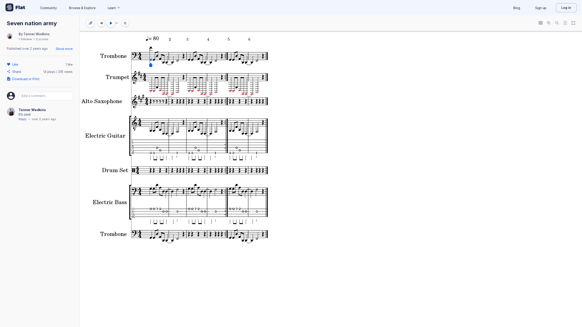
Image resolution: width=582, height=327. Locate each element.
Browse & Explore (82, 8)
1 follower (25, 39)
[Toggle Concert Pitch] (541, 23)
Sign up (541, 8)
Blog (516, 8)
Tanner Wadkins (36, 34)
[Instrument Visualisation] (125, 23)
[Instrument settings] (90, 23)
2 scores (42, 39)
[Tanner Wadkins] (9, 36)
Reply (22, 119)
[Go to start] (101, 23)
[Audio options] (116, 23)
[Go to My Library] (15, 7)
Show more (64, 49)
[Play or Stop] (111, 23)
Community (48, 8)
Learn (112, 8)
